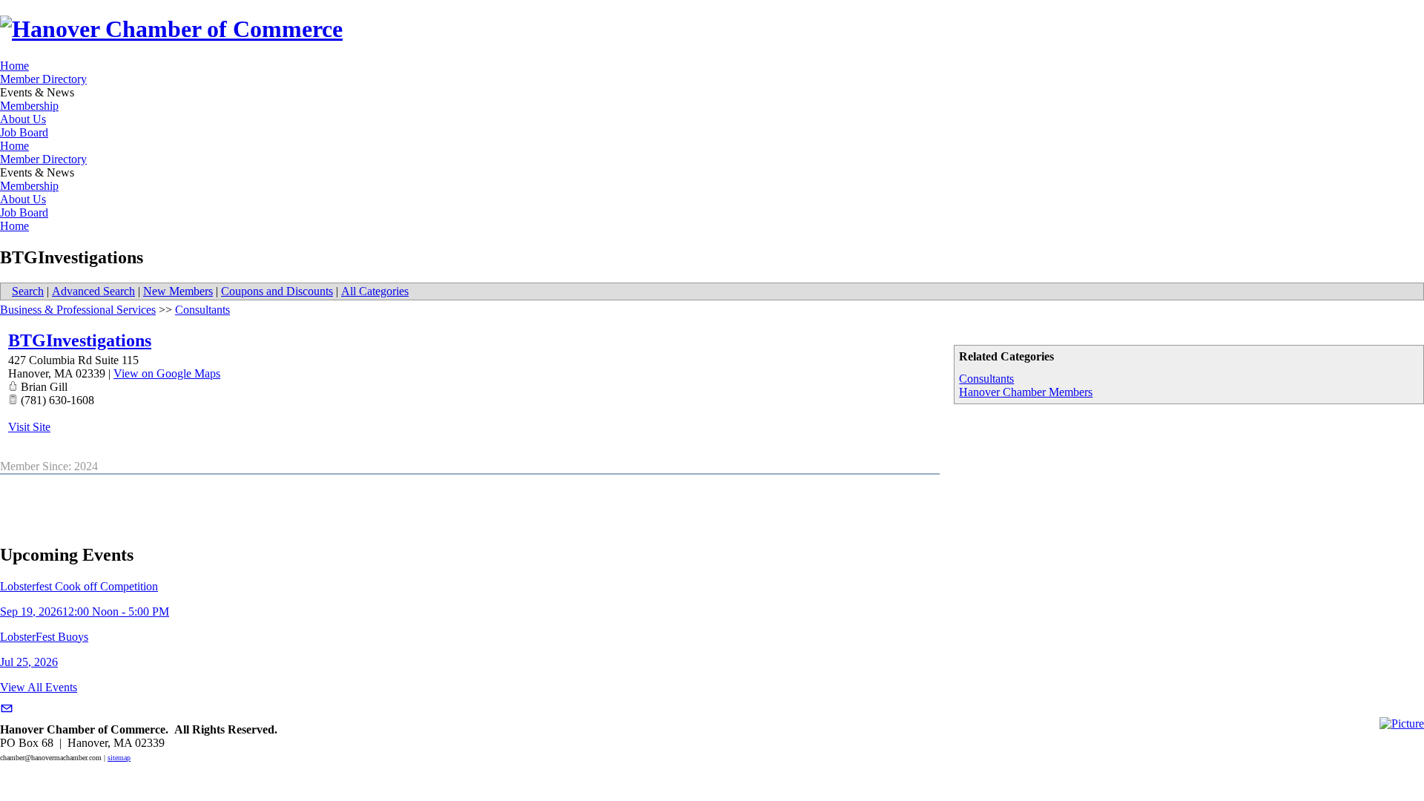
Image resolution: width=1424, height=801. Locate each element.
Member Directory (43, 79)
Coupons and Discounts (277, 291)
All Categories (375, 291)
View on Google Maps (166, 373)
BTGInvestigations (79, 340)
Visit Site (29, 427)
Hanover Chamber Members (1025, 392)
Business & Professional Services (78, 309)
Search (28, 291)
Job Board (24, 132)
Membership (29, 105)
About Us (23, 119)
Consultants (986, 378)
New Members (178, 291)
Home (14, 65)
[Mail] (7, 708)
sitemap (119, 758)
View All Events (38, 687)
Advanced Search (93, 291)
